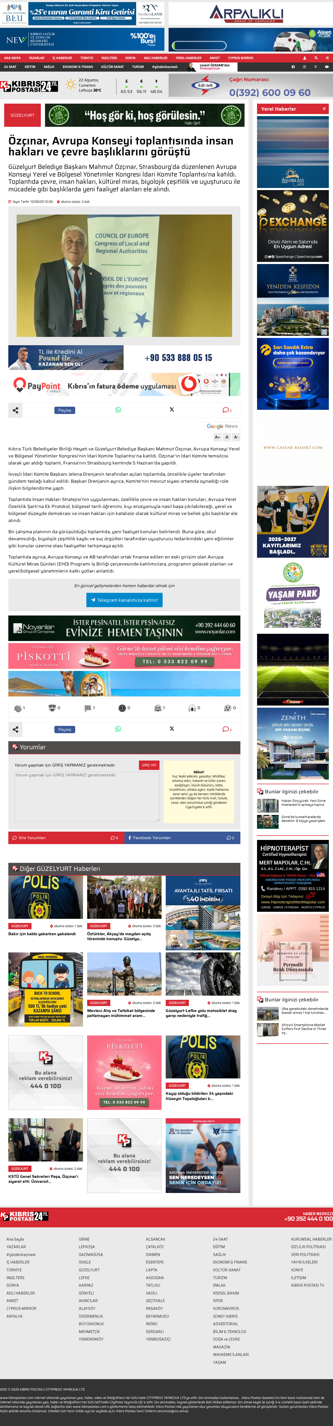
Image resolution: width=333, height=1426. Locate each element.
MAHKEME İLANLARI (231, 1355)
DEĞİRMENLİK (91, 1316)
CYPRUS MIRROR (240, 57)
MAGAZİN (221, 1347)
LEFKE (84, 1278)
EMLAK (219, 1285)
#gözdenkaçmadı (164, 66)
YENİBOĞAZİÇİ (158, 1339)
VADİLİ (151, 1293)
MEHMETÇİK (89, 1332)
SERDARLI (155, 1332)
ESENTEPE (155, 1262)
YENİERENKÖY (91, 1339)
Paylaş (64, 410)
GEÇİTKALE (155, 1301)
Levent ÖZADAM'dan (215, 67)
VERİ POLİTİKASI (305, 1255)
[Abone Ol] (222, 426)
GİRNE (84, 1239)
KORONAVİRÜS (226, 1308)
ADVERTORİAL (225, 1324)
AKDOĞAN (155, 1278)
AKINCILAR (88, 1301)
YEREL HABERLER (188, 57)
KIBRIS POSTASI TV (307, 1285)
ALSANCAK (155, 1239)
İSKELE (85, 1262)
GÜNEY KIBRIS (225, 1316)
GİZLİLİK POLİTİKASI (308, 1247)
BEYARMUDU (157, 1316)
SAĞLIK (49, 66)
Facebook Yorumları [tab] (152, 838)
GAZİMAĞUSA (91, 1255)
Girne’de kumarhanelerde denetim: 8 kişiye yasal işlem (303, 819)
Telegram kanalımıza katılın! (127, 600)
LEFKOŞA (87, 1247)
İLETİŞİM (298, 1278)
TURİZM (138, 66)
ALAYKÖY (87, 1308)
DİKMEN (153, 1255)
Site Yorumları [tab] (32, 838)
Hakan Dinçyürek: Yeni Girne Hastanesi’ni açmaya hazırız (303, 803)
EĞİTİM (30, 66)
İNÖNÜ (151, 1324)
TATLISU (153, 1285)
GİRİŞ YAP (149, 765)
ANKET (215, 57)
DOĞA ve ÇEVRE (226, 1339)
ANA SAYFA (12, 57)
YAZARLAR (36, 57)
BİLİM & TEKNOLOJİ (229, 1332)
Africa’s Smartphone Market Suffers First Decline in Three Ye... (303, 1029)
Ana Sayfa (15, 1239)
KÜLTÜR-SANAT (112, 66)
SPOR (218, 1301)
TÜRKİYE (86, 57)
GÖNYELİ (86, 1293)
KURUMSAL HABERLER (311, 1239)
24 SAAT (10, 66)
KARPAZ (86, 1285)
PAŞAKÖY (154, 1308)
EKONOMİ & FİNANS (78, 66)
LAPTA (151, 1270)
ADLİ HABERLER (155, 57)
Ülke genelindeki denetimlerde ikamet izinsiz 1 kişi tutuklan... (304, 1011)
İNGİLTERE (109, 57)
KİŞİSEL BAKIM (226, 1293)
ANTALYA (15, 1316)
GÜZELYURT (22, 115)
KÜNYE (297, 1270)
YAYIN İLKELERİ (304, 1262)
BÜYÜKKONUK (91, 1324)
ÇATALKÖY (155, 1247)
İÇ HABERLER (62, 57)
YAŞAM (219, 1362)
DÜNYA (130, 57)
